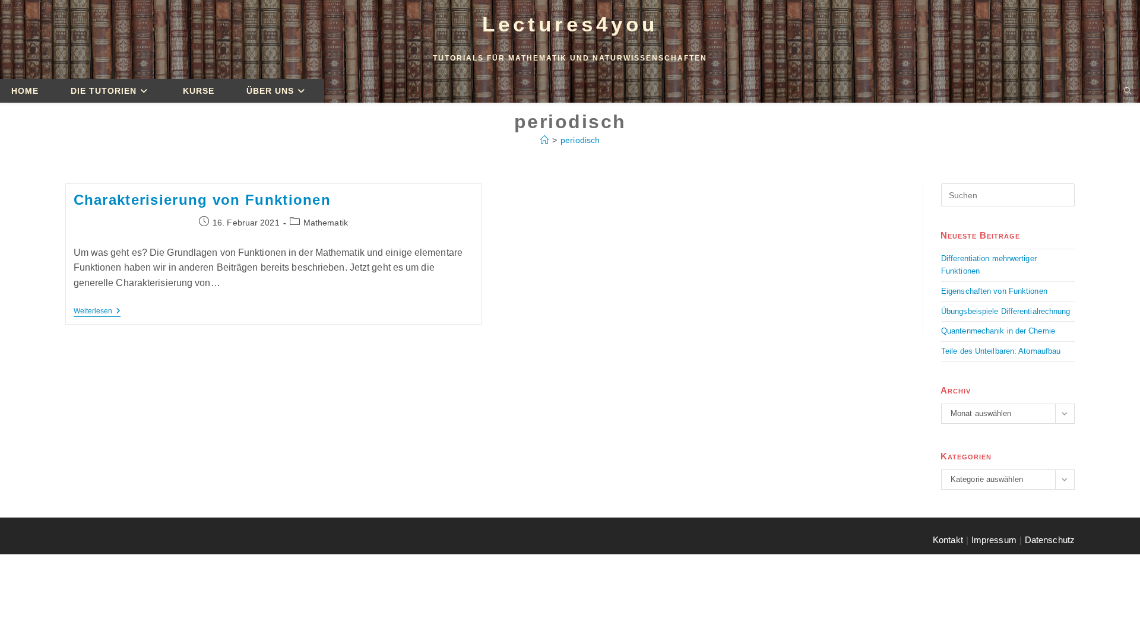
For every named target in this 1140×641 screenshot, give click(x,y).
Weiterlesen (97, 311)
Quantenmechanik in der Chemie (998, 330)
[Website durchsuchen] (1127, 91)
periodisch (580, 140)
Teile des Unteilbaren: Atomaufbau (1000, 351)
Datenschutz (1050, 540)
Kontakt (948, 540)
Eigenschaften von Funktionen (994, 291)
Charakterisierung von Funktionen (202, 200)
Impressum (993, 540)
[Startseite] (544, 140)
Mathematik (325, 222)
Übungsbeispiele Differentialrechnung (1006, 311)
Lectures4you (570, 24)
